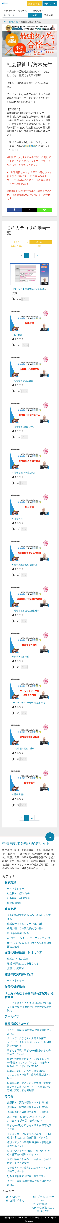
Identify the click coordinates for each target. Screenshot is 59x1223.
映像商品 (10, 909)
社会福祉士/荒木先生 (18, 893)
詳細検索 (48, 15)
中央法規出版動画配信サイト (26, 843)
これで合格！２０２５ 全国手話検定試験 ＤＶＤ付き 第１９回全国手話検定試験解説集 (29, 1007)
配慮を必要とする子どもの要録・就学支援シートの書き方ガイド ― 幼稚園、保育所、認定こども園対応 (29, 1087)
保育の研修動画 (15, 986)
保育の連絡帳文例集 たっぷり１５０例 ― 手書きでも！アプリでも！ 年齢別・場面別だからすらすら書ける (28, 1062)
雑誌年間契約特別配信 (19, 974)
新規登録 (32, 3)
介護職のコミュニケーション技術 (25, 923)
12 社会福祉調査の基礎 (23, 748)
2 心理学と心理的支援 (22, 380)
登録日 (16, 242)
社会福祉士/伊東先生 (18, 898)
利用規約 (42, 1203)
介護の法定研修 (15, 968)
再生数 (39, 242)
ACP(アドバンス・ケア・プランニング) (28, 938)
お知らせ (37, 10)
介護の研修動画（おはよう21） (25, 952)
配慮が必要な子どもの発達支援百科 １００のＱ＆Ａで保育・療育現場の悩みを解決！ (29, 1074)
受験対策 (13, 21)
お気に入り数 (16, 246)
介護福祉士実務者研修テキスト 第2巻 (27, 1102)
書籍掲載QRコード (17, 1023)
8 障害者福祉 (18, 794)
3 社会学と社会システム (23, 426)
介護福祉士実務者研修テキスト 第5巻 (27, 1107)
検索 (35, 15)
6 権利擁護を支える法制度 (25, 564)
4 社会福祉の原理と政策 (23, 472)
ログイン (48, 3)
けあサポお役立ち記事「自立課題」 (26, 1176)
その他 (9, 1096)
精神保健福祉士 (15, 902)
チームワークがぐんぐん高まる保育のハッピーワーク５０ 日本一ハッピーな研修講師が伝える (29, 1042)
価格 (39, 246)
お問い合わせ (17, 1200)
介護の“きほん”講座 (17, 958)
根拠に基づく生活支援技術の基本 (25, 928)
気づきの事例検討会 (18, 933)
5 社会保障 (17, 518)
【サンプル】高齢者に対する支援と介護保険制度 (35, 288)
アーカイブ (12, 1016)
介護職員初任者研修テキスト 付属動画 (28, 1112)
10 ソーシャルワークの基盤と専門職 (29, 702)
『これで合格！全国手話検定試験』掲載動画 (29, 995)
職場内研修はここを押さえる (23, 963)
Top (4, 21)
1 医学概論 (17, 334)
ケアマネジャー (15, 888)
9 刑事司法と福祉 (20, 656)
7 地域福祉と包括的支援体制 (25, 610)
